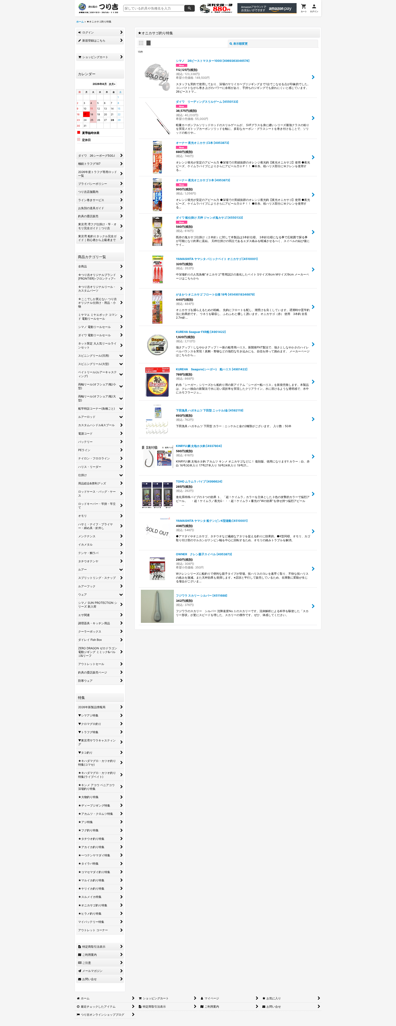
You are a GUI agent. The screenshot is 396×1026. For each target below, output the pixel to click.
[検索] (189, 8)
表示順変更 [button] (240, 43)
